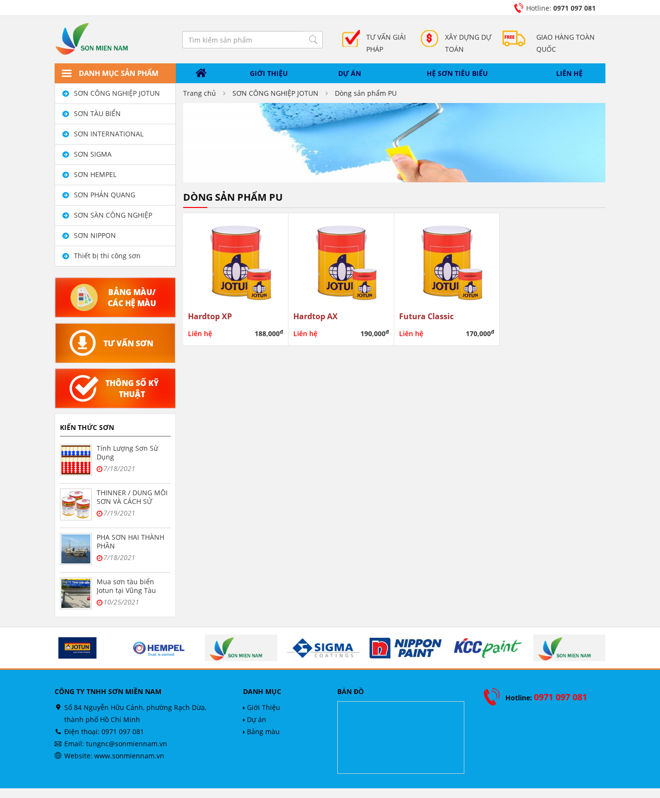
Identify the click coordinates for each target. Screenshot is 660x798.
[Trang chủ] (201, 73)
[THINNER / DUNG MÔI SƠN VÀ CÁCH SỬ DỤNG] (76, 504)
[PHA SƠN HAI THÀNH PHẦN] (76, 549)
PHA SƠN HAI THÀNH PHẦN (130, 541)
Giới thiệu (269, 73)
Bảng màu (262, 731)
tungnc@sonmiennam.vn (126, 743)
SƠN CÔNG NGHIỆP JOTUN (275, 93)
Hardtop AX (315, 316)
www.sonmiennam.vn (129, 755)
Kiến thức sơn (87, 427)
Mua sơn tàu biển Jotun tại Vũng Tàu (126, 586)
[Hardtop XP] (235, 260)
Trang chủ (199, 93)
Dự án (349, 73)
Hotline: (561, 8)
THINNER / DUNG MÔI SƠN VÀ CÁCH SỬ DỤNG (132, 501)
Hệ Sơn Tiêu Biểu (457, 73)
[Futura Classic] (447, 260)
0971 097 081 (122, 731)
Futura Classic (426, 316)
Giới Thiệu (262, 707)
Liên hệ (569, 73)
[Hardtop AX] (341, 260)
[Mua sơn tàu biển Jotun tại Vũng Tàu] (76, 593)
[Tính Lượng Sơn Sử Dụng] (76, 460)
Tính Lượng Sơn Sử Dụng (127, 452)
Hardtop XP (210, 316)
